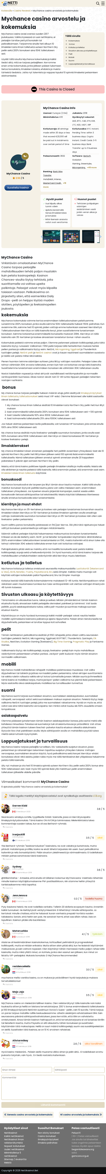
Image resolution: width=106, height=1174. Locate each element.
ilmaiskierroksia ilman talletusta (18, 473)
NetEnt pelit (26, 352)
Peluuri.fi (76, 1132)
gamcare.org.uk (80, 1156)
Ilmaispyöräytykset (48, 1139)
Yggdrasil (75, 349)
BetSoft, (87, 156)
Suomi (71, 60)
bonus (71, 44)
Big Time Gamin (62, 641)
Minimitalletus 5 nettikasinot (12, 1154)
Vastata (9, 827)
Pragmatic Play (81, 641)
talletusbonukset (28, 396)
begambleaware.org (83, 1149)
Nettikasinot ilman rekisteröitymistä (14, 1141)
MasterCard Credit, (52, 183)
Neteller (20, 571)
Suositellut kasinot (18, 187)
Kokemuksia (74, 40)
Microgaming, (79, 167)
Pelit (70, 54)
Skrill (12, 571)
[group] (51, 236)
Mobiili (71, 57)
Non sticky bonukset (49, 1132)
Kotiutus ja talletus (76, 47)
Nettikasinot (10, 1132)
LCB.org (97, 796)
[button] (41, 237)
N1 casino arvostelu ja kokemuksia (79, 1114)
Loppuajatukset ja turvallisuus (81, 64)
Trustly (29, 571)
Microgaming (62, 349)
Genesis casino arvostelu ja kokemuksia (29, 1114)
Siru (51, 571)
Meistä (7, 1162)
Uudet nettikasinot (14, 1149)
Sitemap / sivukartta (15, 1159)
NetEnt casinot (44, 352)
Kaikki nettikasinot (14, 1136)
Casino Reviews (22, 10)
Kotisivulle (6, 10)
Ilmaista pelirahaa (47, 1142)
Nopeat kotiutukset (14, 1146)
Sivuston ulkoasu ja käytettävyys (82, 50)
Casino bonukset (47, 1136)
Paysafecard (41, 571)
